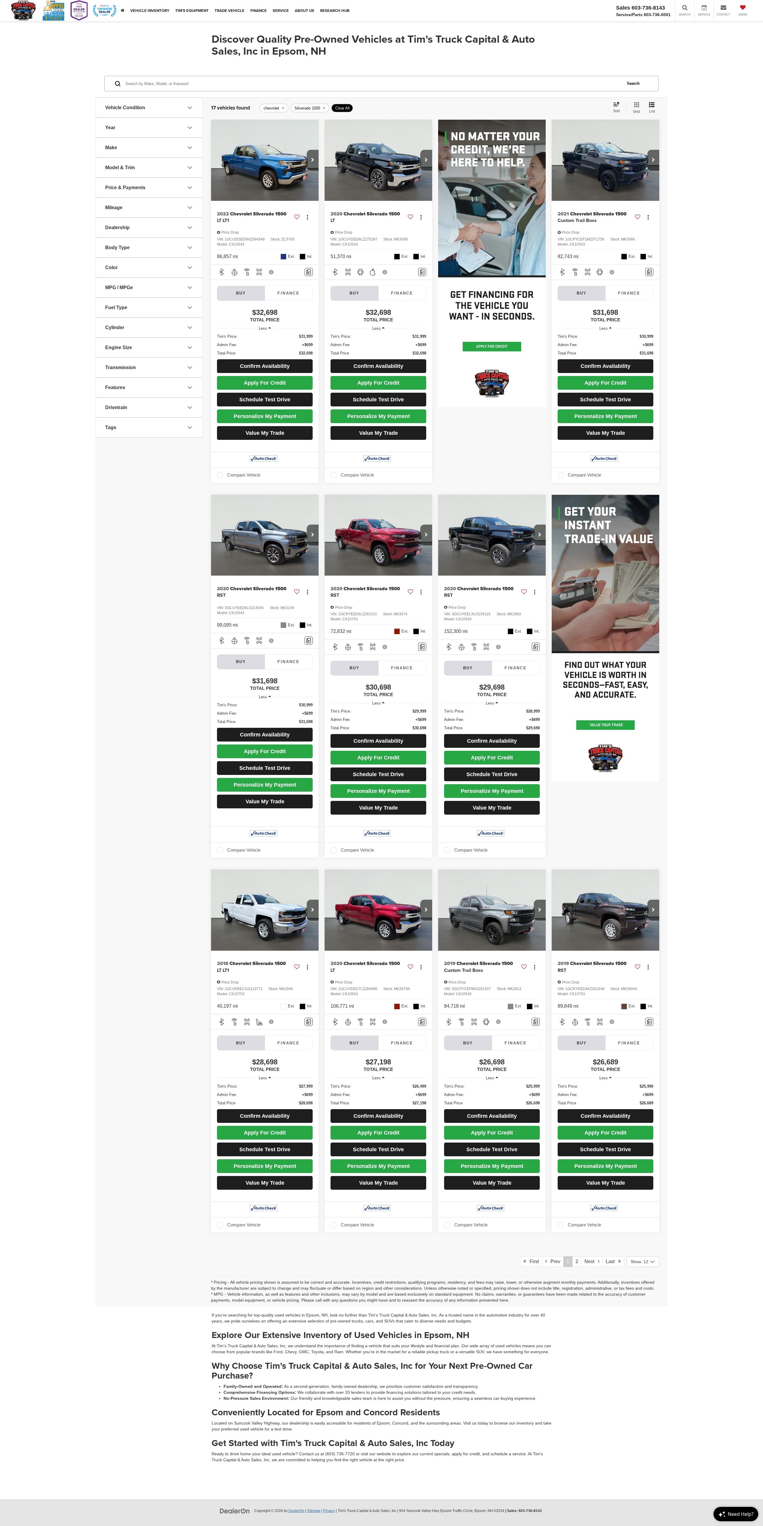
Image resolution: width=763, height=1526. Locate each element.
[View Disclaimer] (271, 272)
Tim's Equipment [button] (192, 10)
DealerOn (296, 1511)
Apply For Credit (265, 383)
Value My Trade (265, 433)
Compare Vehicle (243, 475)
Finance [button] (258, 10)
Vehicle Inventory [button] (149, 10)
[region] (265, 345)
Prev (553, 1261)
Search (633, 83)
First (532, 1261)
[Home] (122, 10)
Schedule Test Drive (264, 400)
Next (591, 1261)
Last (612, 1261)
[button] (313, 160)
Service (281, 10)
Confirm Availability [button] (265, 366)
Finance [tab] (288, 293)
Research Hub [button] (335, 10)
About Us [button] (304, 10)
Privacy (329, 1511)
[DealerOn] (235, 1510)
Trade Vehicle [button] (229, 10)
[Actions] (307, 217)
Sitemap (313, 1511)
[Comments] (309, 272)
